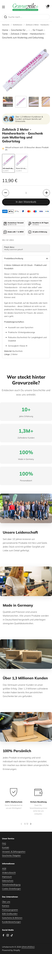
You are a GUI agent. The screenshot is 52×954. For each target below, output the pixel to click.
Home (5, 30)
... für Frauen (37, 30)
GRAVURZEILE (28, 947)
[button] (47, 7)
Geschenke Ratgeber (11, 855)
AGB (4, 868)
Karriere (5, 905)
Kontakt (5, 847)
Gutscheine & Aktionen (12, 917)
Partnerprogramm (10, 910)
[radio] (8, 163)
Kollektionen (17, 25)
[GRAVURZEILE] (25, 7)
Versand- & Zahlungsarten (13, 851)
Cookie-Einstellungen (11, 888)
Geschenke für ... (19, 30)
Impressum (7, 876)
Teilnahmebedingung (11, 884)
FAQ (4, 843)
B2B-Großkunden (9, 913)
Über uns (6, 901)
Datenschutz (7, 880)
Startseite (5, 25)
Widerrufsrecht (9, 872)
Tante (5, 33)
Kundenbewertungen (11, 922)
